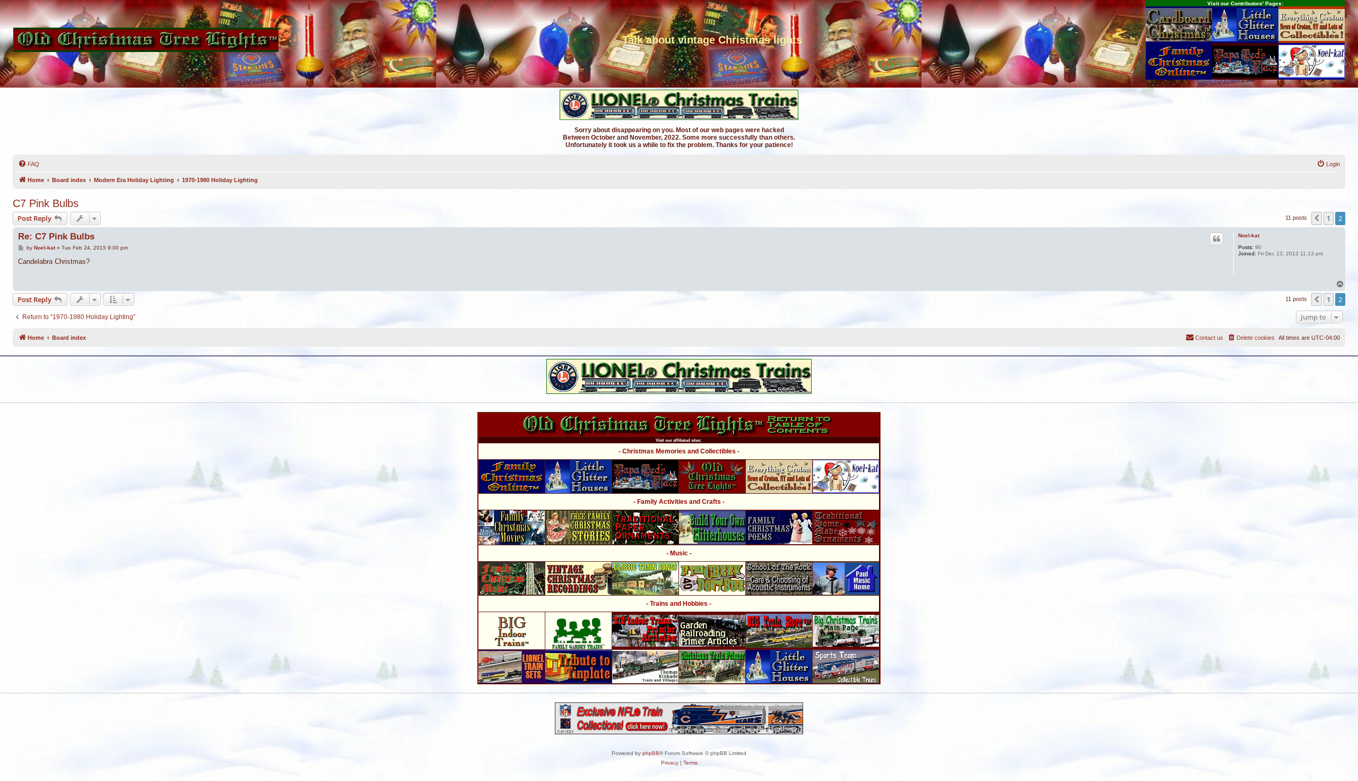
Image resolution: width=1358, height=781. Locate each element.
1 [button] (1328, 218)
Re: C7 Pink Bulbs (56, 236)
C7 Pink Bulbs (46, 203)
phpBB (650, 753)
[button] (1316, 218)
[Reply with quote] (1216, 239)
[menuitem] (28, 164)
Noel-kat (1248, 235)
